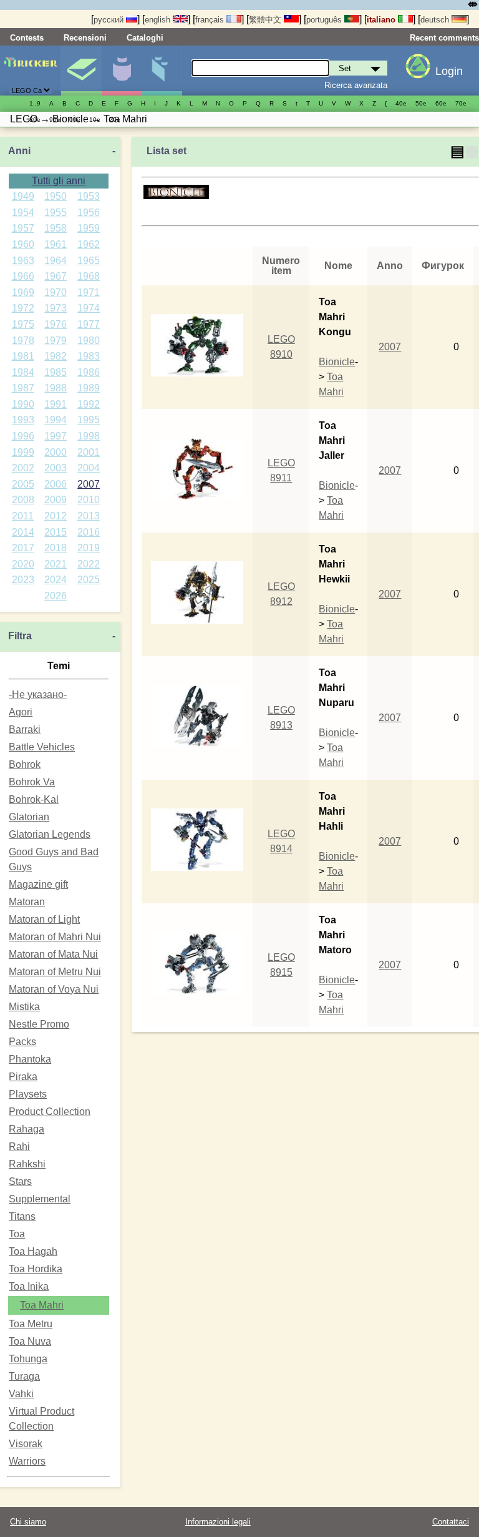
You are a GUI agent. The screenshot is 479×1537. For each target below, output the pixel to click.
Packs (22, 1041)
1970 (55, 292)
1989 (88, 388)
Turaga (24, 1376)
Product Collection (49, 1111)
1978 (23, 340)
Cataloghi (145, 37)
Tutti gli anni (58, 180)
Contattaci (450, 1521)
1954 (23, 212)
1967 (55, 276)
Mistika (24, 1006)
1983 (88, 356)
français (210, 19)
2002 (23, 468)
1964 (55, 260)
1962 (88, 244)
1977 (88, 324)
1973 (55, 308)
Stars (20, 1181)
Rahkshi (27, 1164)
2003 (55, 468)
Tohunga (28, 1358)
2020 (23, 564)
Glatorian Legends (49, 834)
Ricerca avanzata (355, 85)
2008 (23, 499)
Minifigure (122, 71)
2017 (23, 548)
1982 (55, 356)
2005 (23, 484)
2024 (55, 579)
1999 (23, 452)
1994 (55, 420)
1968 (88, 276)
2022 (88, 564)
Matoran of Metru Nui (55, 971)
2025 (88, 579)
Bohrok (25, 764)
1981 (23, 356)
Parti (162, 71)
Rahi (19, 1146)
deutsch (436, 19)
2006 (55, 484)
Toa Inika (29, 1286)
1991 (55, 404)
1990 (23, 404)
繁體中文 (266, 19)
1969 (23, 292)
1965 (88, 260)
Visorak (25, 1443)
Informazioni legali (218, 1521)
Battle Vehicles (42, 747)
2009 (55, 499)
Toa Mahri (42, 1305)
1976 (55, 324)
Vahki (21, 1393)
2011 (23, 516)
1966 (23, 276)
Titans (22, 1216)
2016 (88, 532)
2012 (55, 516)
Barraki (25, 729)
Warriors (27, 1461)
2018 (55, 548)
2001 (88, 452)
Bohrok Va (32, 782)
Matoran (27, 901)
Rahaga (26, 1129)
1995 (88, 420)
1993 (23, 420)
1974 (88, 308)
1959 (88, 228)
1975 (23, 324)
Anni (19, 150)
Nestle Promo (39, 1024)
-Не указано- (38, 694)
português (325, 19)
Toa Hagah (33, 1251)
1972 (23, 308)
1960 (23, 244)
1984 (23, 372)
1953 (88, 196)
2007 (88, 484)
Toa (17, 1234)
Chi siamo (28, 1521)
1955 (55, 212)
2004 (88, 468)
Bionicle (337, 361)
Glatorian (29, 817)
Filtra (20, 636)
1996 (23, 436)
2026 (55, 596)
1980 (88, 340)
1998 (88, 436)
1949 (23, 196)
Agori (20, 712)
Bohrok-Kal (34, 799)
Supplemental (39, 1199)
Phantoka (30, 1059)
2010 (88, 499)
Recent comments (444, 37)
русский (110, 19)
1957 (23, 228)
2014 (23, 532)
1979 (55, 340)
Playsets (28, 1094)
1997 (55, 436)
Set (81, 71)
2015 (55, 532)
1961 (55, 244)
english (159, 19)
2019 (88, 548)
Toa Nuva (30, 1341)
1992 (88, 404)
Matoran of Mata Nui (53, 954)
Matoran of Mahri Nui (55, 936)
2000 (55, 452)
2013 (88, 516)
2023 (23, 579)
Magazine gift (38, 884)
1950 (55, 196)
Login (449, 71)
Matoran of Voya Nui (54, 989)
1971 (88, 292)
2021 (55, 564)
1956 (88, 212)
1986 (88, 372)
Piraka (23, 1076)
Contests (27, 37)
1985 (55, 372)
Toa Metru (30, 1323)
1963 (23, 260)
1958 (55, 228)
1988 (55, 388)
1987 (23, 388)
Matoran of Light (44, 919)
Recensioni (85, 37)
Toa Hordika (35, 1269)
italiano (382, 19)
